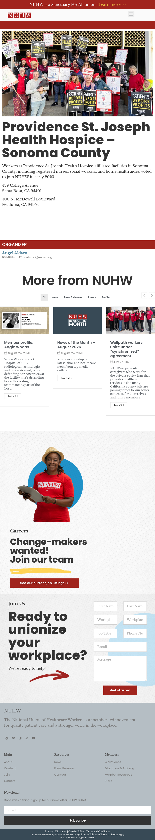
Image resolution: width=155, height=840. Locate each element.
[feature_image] (24, 320)
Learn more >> (112, 4)
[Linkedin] (20, 738)
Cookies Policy (76, 831)
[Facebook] (7, 738)
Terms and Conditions (98, 831)
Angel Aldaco (14, 253)
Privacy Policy (88, 834)
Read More (12, 377)
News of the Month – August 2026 (23, 344)
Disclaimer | (61, 831)
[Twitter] (13, 738)
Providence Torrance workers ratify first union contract (129, 347)
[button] (131, 14)
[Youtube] (33, 738)
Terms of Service (109, 834)
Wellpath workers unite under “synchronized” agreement (73, 349)
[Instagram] (27, 738)
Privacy (49, 831)
